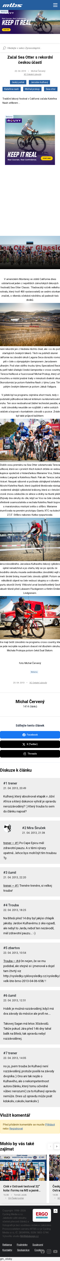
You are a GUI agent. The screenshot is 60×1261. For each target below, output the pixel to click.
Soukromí (37, 1244)
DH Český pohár (16, 1198)
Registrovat (16, 1128)
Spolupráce (23, 1250)
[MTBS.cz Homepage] (12, 5)
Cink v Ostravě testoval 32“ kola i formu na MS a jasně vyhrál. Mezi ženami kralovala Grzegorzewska (23, 1188)
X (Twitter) (32, 744)
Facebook (32, 734)
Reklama (7, 1244)
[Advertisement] (30, 203)
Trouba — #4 (11, 961)
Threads (32, 753)
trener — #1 (11, 843)
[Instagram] (49, 1251)
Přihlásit (50, 1124)
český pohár (18, 82)
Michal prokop (32, 89)
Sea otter (51, 89)
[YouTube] (55, 1251)
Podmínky (22, 1244)
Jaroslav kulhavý (39, 82)
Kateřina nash (11, 89)
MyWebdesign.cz (29, 1236)
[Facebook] (42, 1251)
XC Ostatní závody (32, 74)
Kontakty (7, 1250)
